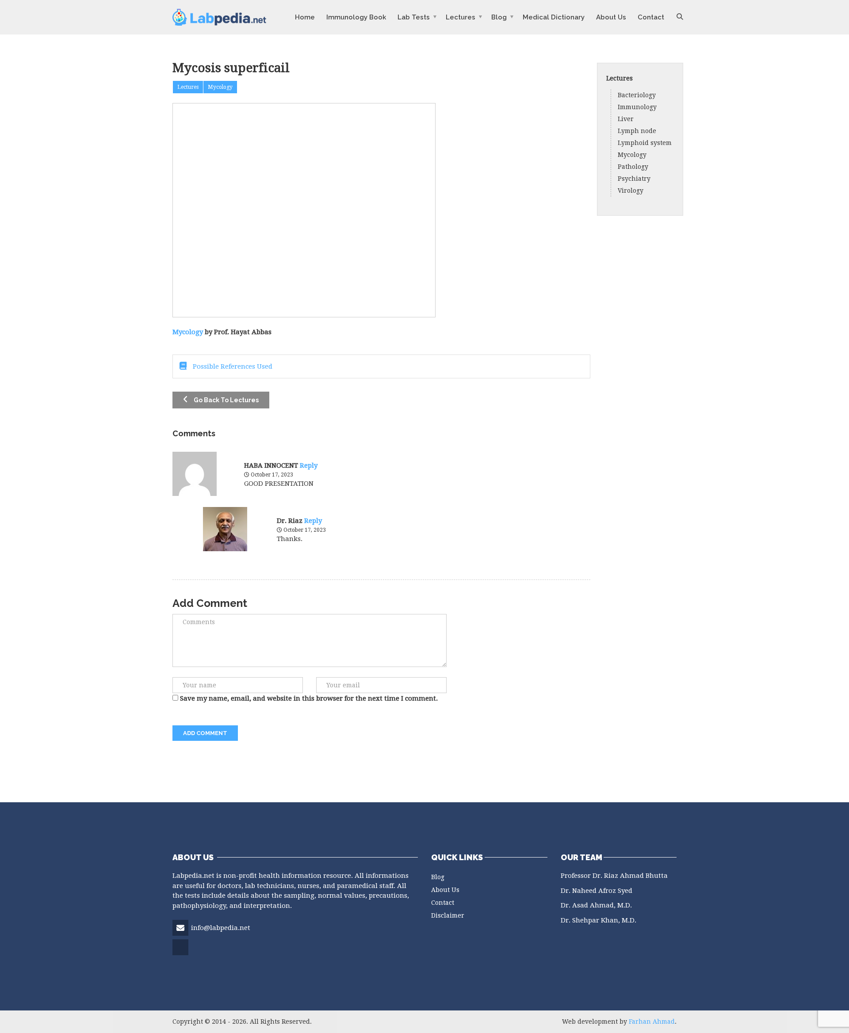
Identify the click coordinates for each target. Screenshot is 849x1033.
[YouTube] (181, 954)
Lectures (460, 17)
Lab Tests (414, 17)
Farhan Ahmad (652, 1021)
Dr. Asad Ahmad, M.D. (596, 905)
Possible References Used (231, 366)
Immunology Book (356, 17)
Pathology (633, 166)
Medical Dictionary (554, 17)
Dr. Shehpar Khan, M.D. (598, 920)
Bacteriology (637, 95)
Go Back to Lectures (225, 400)
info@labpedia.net (220, 928)
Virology (630, 190)
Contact (651, 17)
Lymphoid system (645, 142)
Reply (308, 465)
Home (305, 17)
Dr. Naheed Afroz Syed (596, 891)
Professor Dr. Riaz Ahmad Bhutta (614, 876)
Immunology (637, 107)
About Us (611, 17)
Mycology (187, 332)
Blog (499, 17)
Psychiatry (634, 178)
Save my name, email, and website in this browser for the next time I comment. (309, 698)
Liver (626, 118)
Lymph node (637, 130)
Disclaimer (447, 915)
